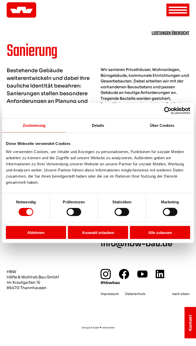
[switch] (74, 212)
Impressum (110, 294)
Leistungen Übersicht (170, 33)
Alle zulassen (160, 232)
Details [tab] (98, 125)
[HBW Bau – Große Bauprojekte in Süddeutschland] (21, 10)
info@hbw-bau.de (137, 244)
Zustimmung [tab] (34, 125)
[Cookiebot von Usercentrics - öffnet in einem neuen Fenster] (167, 111)
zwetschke (108, 327)
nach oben (180, 294)
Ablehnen (35, 232)
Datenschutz (135, 294)
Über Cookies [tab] (162, 125)
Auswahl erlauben (98, 232)
